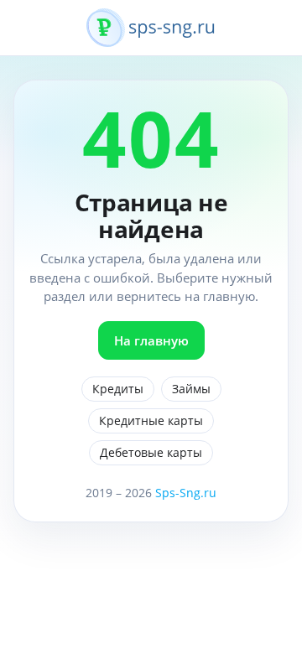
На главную (151, 340)
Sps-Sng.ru (185, 493)
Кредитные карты (151, 420)
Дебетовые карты (151, 452)
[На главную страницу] (151, 37)
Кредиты (117, 389)
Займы (191, 389)
